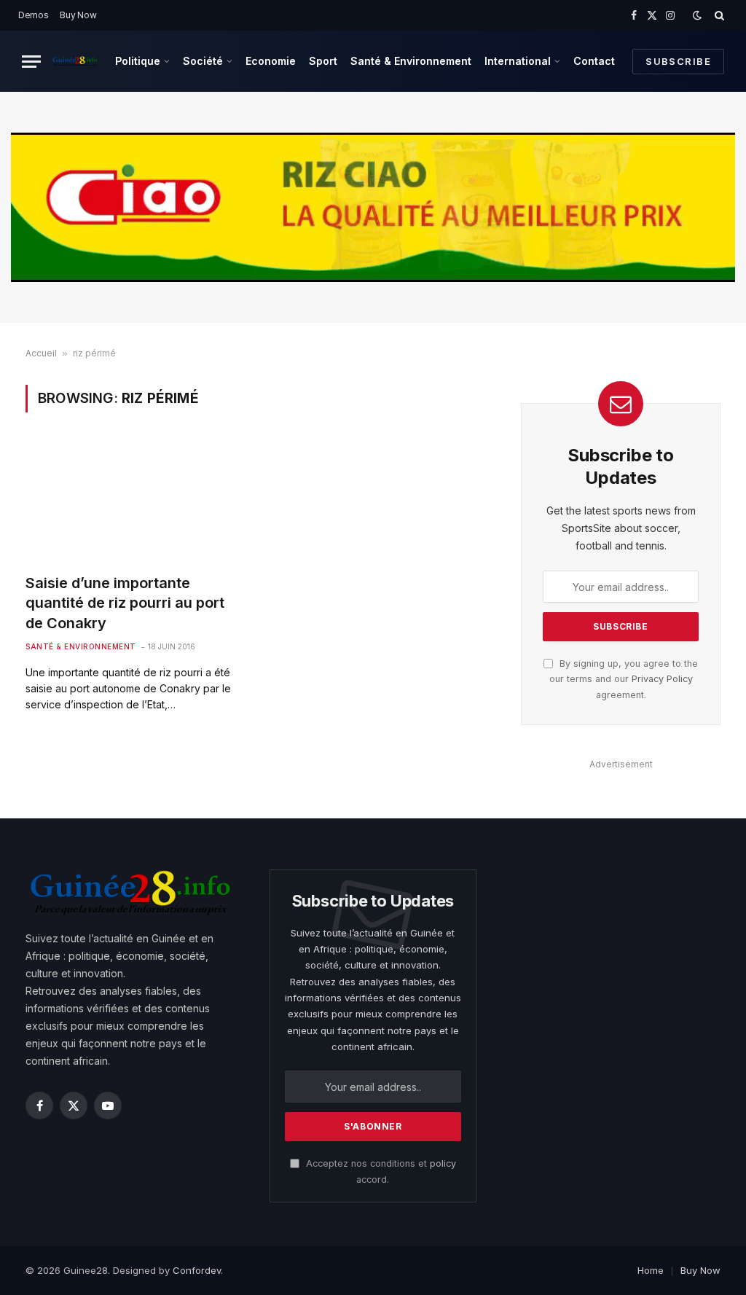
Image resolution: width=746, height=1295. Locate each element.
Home (650, 1270)
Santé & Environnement (410, 61)
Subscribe (678, 61)
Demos (33, 14)
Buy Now (78, 14)
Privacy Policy (662, 678)
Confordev (197, 1270)
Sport (323, 61)
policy (443, 1163)
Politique (137, 61)
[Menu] (31, 61)
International (517, 61)
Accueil (41, 353)
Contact (594, 61)
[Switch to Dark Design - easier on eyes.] (697, 15)
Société (203, 61)
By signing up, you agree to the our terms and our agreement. (623, 679)
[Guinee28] (75, 61)
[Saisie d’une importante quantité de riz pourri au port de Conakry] (132, 502)
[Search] (718, 15)
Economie (271, 61)
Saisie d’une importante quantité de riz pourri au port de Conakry (124, 602)
